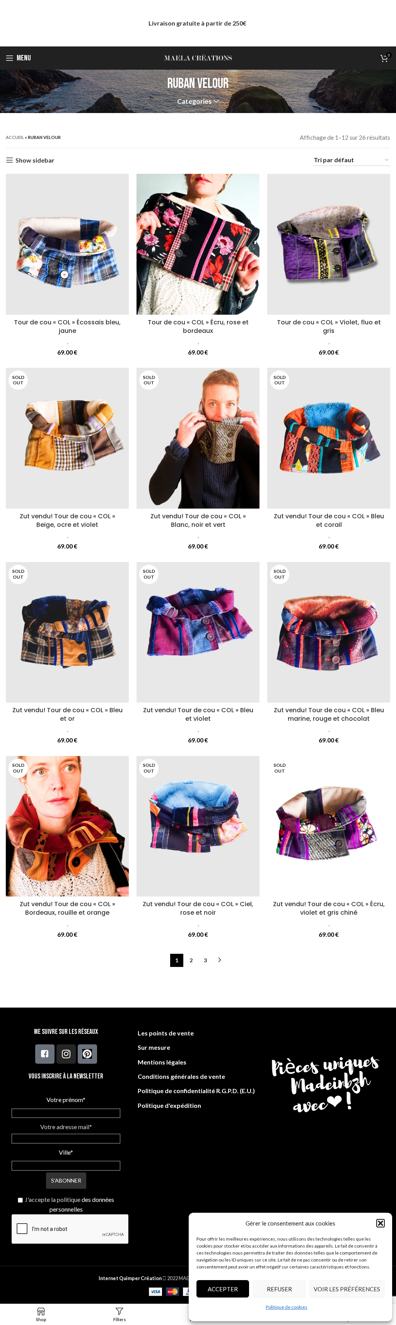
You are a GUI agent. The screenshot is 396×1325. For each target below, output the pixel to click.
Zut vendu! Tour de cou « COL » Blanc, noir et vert (198, 520)
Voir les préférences (347, 1289)
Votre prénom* (65, 1099)
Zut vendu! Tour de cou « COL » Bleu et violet (198, 714)
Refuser (279, 1289)
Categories (194, 101)
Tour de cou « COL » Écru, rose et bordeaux (198, 326)
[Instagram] (66, 1054)
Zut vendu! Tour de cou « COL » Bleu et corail (329, 520)
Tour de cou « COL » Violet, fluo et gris (329, 326)
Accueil (15, 137)
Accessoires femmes (40, 341)
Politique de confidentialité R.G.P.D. (188, 1090)
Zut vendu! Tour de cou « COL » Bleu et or (67, 714)
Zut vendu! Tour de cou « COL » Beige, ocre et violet (67, 520)
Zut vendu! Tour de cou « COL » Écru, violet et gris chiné (329, 908)
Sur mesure (154, 1047)
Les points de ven (163, 1033)
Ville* (66, 1152)
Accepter (223, 1289)
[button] (380, 1223)
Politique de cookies (286, 1307)
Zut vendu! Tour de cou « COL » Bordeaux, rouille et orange (67, 908)
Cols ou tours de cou (95, 341)
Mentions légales (162, 1062)
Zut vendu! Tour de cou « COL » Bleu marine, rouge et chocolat (329, 714)
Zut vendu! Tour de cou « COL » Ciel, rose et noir (198, 908)
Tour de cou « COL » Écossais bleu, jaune (67, 326)
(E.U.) (247, 1090)
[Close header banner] (386, 23)
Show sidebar (35, 160)
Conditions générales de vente (181, 1076)
